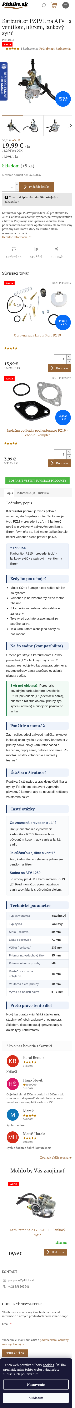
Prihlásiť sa (15, 1353)
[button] (37, 1252)
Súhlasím (36, 1398)
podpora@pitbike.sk (21, 1280)
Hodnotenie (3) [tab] (25, 493)
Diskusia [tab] (43, 493)
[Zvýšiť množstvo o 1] (17, 184)
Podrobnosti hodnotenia (55, 48)
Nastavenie (36, 1384)
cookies (48, 1365)
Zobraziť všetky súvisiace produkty (37, 480)
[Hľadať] (44, 5)
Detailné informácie (15, 237)
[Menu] (65, 5)
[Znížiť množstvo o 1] (17, 189)
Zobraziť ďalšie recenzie (55, 1157)
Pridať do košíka (39, 187)
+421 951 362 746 (18, 1286)
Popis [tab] (9, 493)
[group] (37, 1219)
